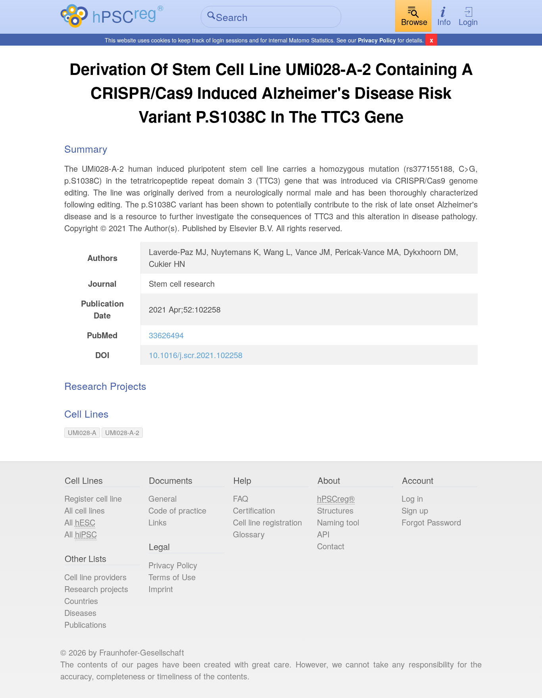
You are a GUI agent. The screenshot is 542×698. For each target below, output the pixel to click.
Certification (254, 510)
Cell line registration (267, 522)
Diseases (80, 612)
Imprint (160, 588)
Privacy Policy (377, 40)
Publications (85, 624)
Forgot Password (431, 522)
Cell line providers (95, 577)
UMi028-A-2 (122, 432)
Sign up (415, 510)
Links (157, 522)
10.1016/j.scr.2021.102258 (195, 355)
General (162, 498)
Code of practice (177, 510)
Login (468, 21)
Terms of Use (172, 577)
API (323, 534)
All (79, 522)
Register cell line (93, 498)
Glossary (249, 534)
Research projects (96, 588)
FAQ (240, 498)
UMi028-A (82, 432)
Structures (335, 510)
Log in (412, 498)
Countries (81, 600)
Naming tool (338, 522)
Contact (330, 546)
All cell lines (84, 510)
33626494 (166, 335)
